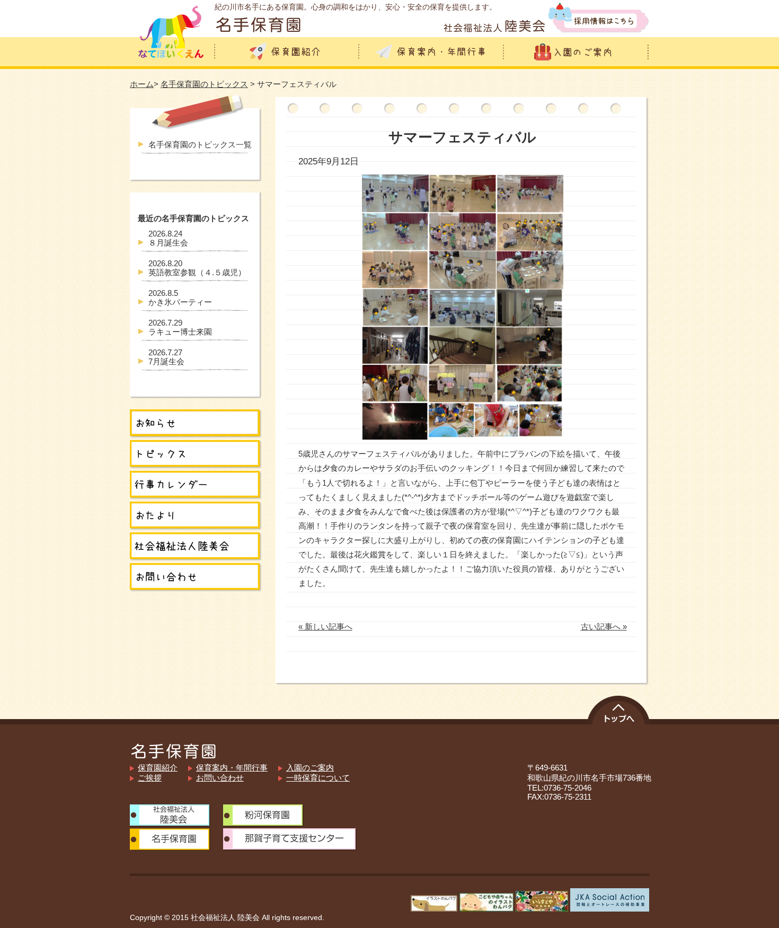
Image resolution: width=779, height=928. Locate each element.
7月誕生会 (166, 357)
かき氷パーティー (180, 297)
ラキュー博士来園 (180, 327)
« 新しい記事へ (325, 626)
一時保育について (318, 777)
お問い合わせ (220, 777)
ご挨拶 (150, 777)
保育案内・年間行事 (232, 767)
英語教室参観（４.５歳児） (197, 268)
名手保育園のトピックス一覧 (200, 144)
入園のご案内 (310, 767)
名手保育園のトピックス (204, 84)
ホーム (142, 84)
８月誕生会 (168, 238)
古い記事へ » (604, 626)
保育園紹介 (158, 767)
